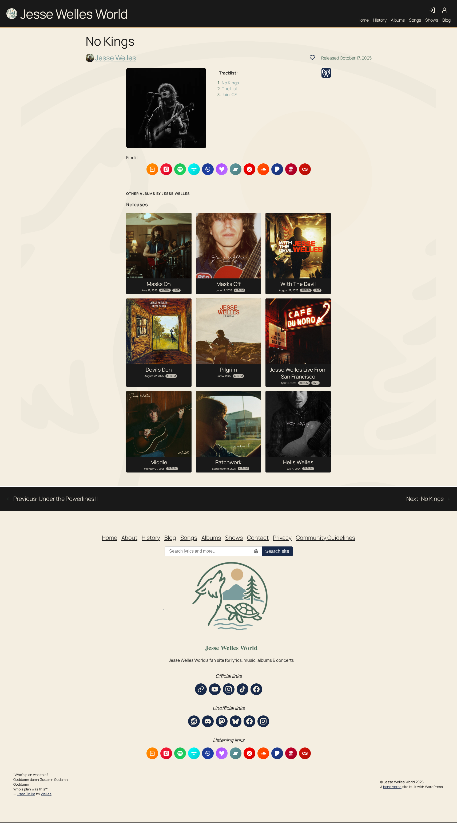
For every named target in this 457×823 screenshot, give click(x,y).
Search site (277, 551)
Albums (398, 20)
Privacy (282, 537)
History (380, 20)
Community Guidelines (325, 537)
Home (363, 20)
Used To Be (26, 794)
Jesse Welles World (74, 13)
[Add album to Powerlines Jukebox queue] (326, 73)
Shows (431, 20)
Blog (446, 20)
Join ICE (229, 94)
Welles (46, 794)
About (129, 537)
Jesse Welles (115, 57)
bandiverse (392, 786)
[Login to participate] (312, 57)
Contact (258, 537)
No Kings (230, 83)
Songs (415, 20)
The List (229, 89)
